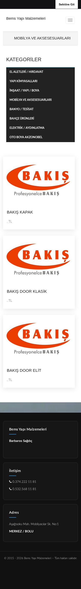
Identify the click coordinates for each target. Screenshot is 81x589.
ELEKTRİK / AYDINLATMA (27, 128)
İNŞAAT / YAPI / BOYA (24, 90)
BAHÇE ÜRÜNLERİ (22, 118)
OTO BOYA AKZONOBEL (26, 137)
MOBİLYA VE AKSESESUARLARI (31, 100)
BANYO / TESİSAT (21, 109)
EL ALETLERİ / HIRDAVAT (26, 72)
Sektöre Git (67, 4)
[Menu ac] (70, 20)
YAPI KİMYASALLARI (23, 81)
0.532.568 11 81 (24, 489)
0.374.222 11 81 (24, 481)
